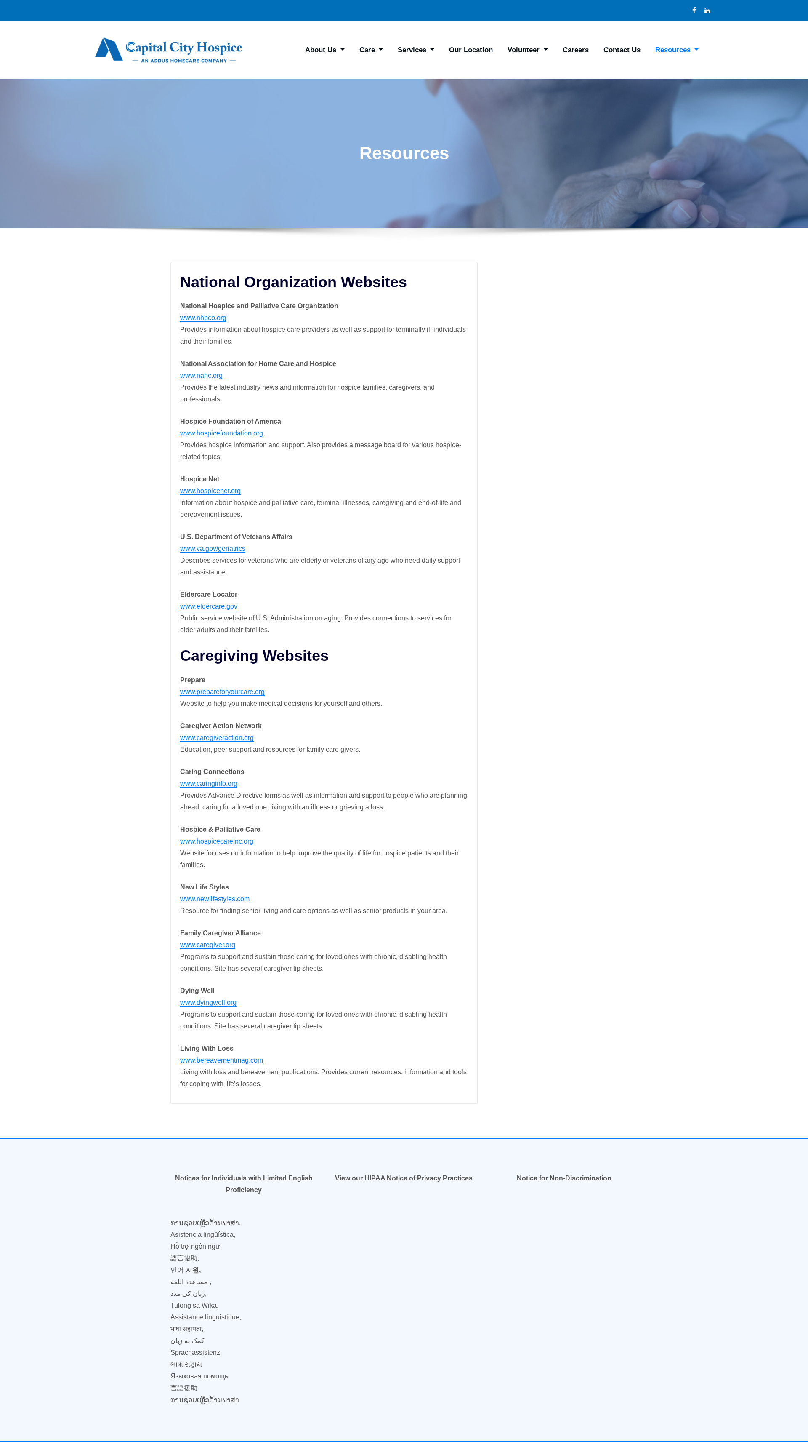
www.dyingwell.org (208, 1002)
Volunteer (525, 50)
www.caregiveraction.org (217, 737)
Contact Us (622, 50)
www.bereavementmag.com (221, 1060)
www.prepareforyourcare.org (222, 691)
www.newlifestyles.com (215, 899)
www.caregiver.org (207, 944)
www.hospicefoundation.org (221, 433)
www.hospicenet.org (210, 490)
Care (368, 50)
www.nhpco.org (203, 317)
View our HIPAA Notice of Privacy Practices (404, 1178)
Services (413, 50)
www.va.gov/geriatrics (212, 548)
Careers (576, 50)
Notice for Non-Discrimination (564, 1178)
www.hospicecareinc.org (216, 841)
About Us (321, 50)
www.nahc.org (201, 375)
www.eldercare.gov (208, 606)
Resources (674, 50)
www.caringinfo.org (208, 783)
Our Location (471, 50)
